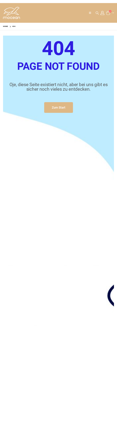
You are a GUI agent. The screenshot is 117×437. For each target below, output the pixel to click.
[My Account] (102, 13)
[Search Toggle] (97, 13)
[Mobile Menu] (91, 13)
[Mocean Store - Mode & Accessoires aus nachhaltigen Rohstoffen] (11, 13)
